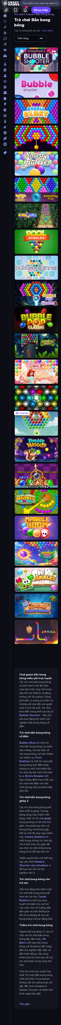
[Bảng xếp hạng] (5, 55)
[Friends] (6, 10)
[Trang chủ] (5, 15)
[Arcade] (5, 64)
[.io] (5, 110)
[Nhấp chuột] (5, 127)
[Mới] (5, 27)
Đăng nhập (41, 10)
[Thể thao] (5, 138)
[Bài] (5, 70)
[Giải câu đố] (5, 93)
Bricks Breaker (34, 776)
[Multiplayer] (5, 50)
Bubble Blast (28, 743)
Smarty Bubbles (35, 837)
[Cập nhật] (5, 38)
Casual (30, 14)
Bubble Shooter (29, 715)
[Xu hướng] (5, 33)
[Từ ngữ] (5, 144)
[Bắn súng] (5, 81)
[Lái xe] (5, 115)
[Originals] (5, 44)
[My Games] (15, 10)
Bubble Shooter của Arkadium (33, 863)
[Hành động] (5, 104)
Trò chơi (19, 14)
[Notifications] (25, 10)
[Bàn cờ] (5, 75)
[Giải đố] (5, 98)
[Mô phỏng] (5, 121)
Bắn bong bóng (45, 14)
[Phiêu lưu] (5, 133)
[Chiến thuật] (5, 87)
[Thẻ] (5, 153)
